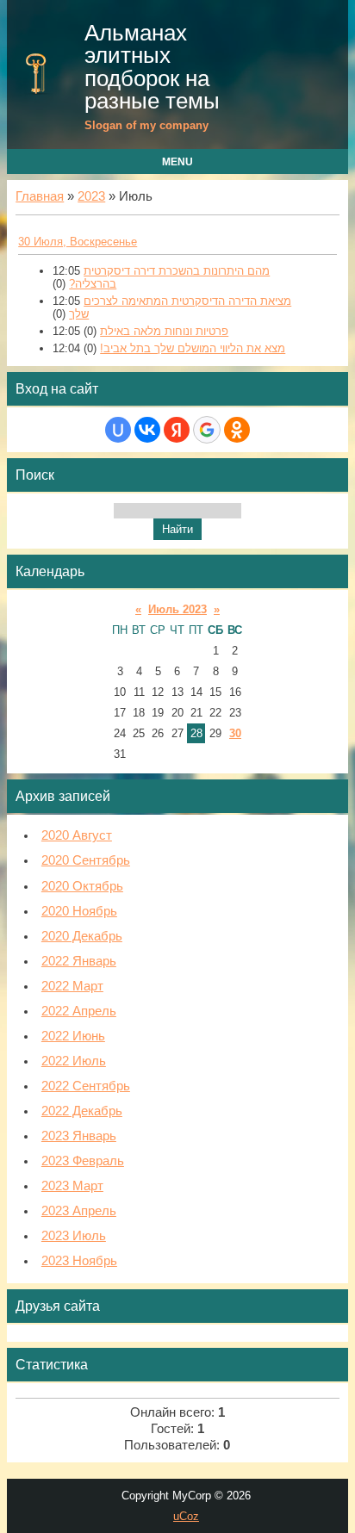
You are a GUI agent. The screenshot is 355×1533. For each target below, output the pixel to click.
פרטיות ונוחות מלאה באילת (164, 331)
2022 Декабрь (81, 1111)
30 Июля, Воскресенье (77, 241)
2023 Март (72, 1186)
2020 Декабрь (81, 936)
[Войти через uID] (118, 430)
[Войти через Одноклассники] (237, 430)
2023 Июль (73, 1236)
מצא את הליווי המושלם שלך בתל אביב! (192, 348)
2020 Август (76, 835)
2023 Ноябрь (79, 1261)
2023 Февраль (82, 1161)
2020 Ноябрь (79, 911)
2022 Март (72, 986)
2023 (91, 196)
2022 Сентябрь (85, 1086)
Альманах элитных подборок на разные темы (152, 67)
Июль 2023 (177, 609)
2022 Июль (73, 1061)
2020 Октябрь (82, 886)
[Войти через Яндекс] (177, 430)
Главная (40, 196)
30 (235, 733)
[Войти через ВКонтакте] (147, 430)
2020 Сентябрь (85, 860)
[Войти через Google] (207, 430)
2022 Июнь (73, 1036)
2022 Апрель (78, 1011)
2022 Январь (78, 961)
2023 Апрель (78, 1211)
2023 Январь (78, 1136)
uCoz (186, 1516)
